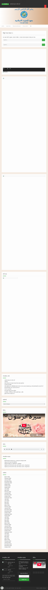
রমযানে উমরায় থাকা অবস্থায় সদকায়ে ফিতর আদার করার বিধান (14, 383)
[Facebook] (3, 6)
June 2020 (6, 518)
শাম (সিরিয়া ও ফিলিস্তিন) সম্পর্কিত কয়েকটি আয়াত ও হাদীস (13, 392)
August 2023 (7, 487)
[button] (5, 59)
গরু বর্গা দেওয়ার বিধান (7, 389)
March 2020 (7, 523)
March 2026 (7, 476)
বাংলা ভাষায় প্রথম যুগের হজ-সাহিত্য (10, 390)
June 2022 (6, 488)
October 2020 (7, 512)
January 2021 (7, 508)
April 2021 (6, 503)
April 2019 (6, 538)
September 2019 (8, 532)
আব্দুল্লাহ (5, 465)
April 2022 (6, 490)
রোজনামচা (6, 381)
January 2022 (7, 493)
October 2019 (7, 530)
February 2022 (7, 491)
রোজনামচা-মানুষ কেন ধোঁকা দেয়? (15, 3)
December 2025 (8, 481)
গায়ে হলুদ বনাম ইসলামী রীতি (12, 462)
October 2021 (7, 496)
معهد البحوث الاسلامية (24, 20)
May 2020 (6, 520)
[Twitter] (7, 6)
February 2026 (7, 478)
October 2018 (7, 547)
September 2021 (8, 497)
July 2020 (6, 517)
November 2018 (8, 545)
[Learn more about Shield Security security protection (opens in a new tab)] (2, 587)
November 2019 (8, 529)
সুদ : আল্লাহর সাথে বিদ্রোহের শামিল (20, 460)
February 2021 (7, 506)
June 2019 (6, 535)
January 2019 (7, 542)
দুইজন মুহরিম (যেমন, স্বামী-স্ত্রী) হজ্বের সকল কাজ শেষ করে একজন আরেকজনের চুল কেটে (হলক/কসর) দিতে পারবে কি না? (23, 386)
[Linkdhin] (10, 6)
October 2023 (7, 485)
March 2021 (7, 505)
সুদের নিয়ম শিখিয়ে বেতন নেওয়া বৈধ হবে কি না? (11, 387)
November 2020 (8, 511)
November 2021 (8, 494)
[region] (24, 61)
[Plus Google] (5, 6)
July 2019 (6, 533)
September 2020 (8, 514)
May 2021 (6, 502)
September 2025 (8, 482)
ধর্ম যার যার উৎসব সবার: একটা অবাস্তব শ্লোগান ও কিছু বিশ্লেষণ (19, 465)
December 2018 (8, 544)
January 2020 (7, 526)
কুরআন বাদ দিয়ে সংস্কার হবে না (9, 393)
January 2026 (7, 479)
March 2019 (7, 539)
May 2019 (6, 536)
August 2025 (7, 484)
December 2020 (8, 509)
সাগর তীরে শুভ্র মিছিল (8, 384)
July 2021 (6, 499)
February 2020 (7, 524)
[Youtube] (12, 6)
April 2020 (6, 521)
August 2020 (7, 515)
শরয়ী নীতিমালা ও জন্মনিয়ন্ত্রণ (16, 463)
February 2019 (7, 541)
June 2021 (6, 500)
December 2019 (8, 527)
